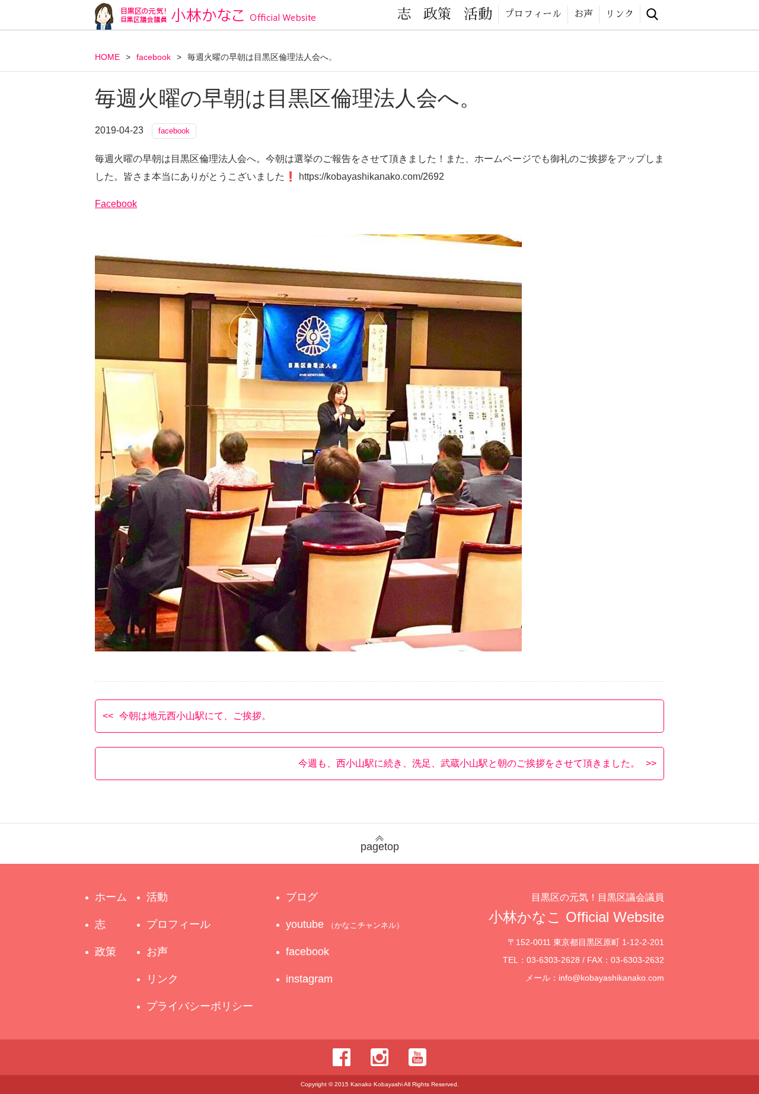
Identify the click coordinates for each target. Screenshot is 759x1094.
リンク (619, 14)
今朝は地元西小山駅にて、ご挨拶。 (195, 716)
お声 (583, 14)
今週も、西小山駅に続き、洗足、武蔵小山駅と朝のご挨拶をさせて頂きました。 (469, 763)
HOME (107, 57)
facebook (153, 57)
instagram (309, 979)
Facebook (116, 204)
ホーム (111, 897)
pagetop (380, 847)
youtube (345, 924)
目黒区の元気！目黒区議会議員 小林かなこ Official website (205, 16)
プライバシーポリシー (199, 1006)
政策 (437, 14)
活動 (478, 14)
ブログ (302, 897)
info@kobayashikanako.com (611, 977)
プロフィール (533, 14)
